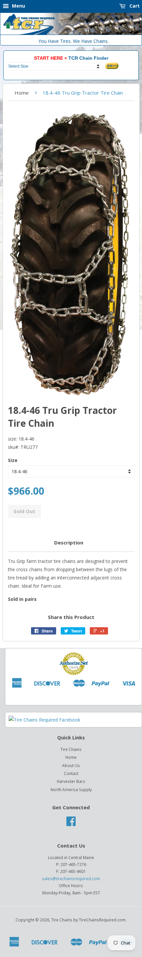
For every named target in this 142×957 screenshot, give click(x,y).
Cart (134, 6)
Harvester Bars (71, 781)
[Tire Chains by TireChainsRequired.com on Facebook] (71, 823)
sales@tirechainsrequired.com (71, 878)
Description (68, 542)
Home (22, 92)
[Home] (71, 33)
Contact (71, 773)
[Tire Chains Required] (44, 720)
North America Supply (71, 789)
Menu (18, 6)
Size (13, 460)
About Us (71, 765)
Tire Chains (71, 749)
